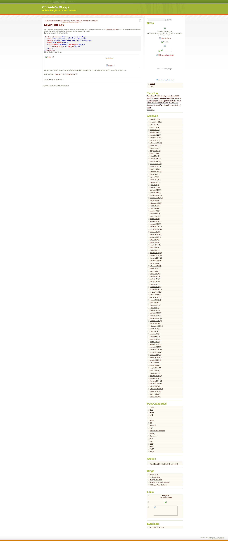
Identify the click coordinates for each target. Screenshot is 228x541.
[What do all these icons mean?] (43, 1)
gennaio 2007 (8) (155, 287)
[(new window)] (165, 512)
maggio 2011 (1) (155, 151)
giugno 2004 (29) (155, 365)
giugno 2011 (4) (155, 148)
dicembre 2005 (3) (156, 318)
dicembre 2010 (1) (156, 164)
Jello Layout (54, 1)
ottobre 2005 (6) (155, 323)
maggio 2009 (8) (155, 213)
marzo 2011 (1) (154, 156)
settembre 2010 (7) (156, 172)
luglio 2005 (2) (154, 331)
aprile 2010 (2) (154, 185)
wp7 (179, 105)
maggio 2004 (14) (155, 368)
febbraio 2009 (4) (155, 221)
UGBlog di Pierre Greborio (158, 485)
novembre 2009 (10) (156, 198)
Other (151, 444)
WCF (170, 103)
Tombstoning (172, 101)
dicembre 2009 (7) (156, 195)
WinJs (152, 452)
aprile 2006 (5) (154, 308)
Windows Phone (167, 105)
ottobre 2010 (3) (155, 169)
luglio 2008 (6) (154, 240)
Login (151, 86)
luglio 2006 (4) (154, 302)
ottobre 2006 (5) (155, 295)
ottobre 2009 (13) (155, 200)
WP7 (151, 438)
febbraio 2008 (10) (156, 253)
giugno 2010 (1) (155, 179)
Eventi (152, 407)
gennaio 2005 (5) (155, 347)
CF (151, 418)
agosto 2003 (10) (155, 391)
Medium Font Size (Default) (47, 1)
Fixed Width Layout (58, 1)
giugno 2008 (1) (155, 242)
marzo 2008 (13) (155, 250)
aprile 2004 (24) (155, 370)
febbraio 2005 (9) (155, 344)
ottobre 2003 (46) (155, 386)
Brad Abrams (154, 474)
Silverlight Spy (54, 24)
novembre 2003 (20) (156, 383)
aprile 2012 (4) (154, 127)
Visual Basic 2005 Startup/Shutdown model (164, 464)
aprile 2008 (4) (154, 247)
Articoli (152, 420)
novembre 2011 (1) (156, 138)
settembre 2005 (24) (156, 326)
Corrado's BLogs (55, 7)
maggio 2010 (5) (155, 182)
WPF (149, 107)
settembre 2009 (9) (156, 203)
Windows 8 (156, 105)
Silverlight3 (163, 101)
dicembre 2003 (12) (156, 381)
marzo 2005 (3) (155, 342)
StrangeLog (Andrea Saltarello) (160, 482)
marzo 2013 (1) (155, 119)
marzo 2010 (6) (155, 187)
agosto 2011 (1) (155, 145)
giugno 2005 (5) (155, 334)
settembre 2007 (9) (156, 266)
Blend (153, 96)
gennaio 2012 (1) (155, 135)
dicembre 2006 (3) (156, 289)
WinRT (152, 449)
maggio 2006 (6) (155, 305)
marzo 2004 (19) (155, 373)
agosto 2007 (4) (155, 268)
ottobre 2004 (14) (155, 355)
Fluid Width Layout (56, 1)
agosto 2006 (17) (155, 300)
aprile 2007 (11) (155, 279)
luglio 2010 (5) (154, 177)
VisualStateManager (161, 103)
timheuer (221, 538)
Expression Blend (169, 96)
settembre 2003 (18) (156, 389)
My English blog (155, 477)
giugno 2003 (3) (155, 397)
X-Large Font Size (50, 1)
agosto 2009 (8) (155, 206)
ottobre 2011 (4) (155, 140)
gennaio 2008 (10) (156, 255)
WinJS (176, 105)
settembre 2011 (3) (156, 143)
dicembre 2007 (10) (156, 258)
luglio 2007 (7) (154, 271)
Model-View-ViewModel (156, 98)
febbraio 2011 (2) (155, 158)
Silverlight (170, 98)
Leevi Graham (220, 537)
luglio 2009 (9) (154, 208)
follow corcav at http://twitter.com (165, 80)
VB (151, 423)
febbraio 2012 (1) (155, 132)
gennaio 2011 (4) (155, 161)
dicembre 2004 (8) (156, 349)
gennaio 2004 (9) (155, 378)
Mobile (152, 433)
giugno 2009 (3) (155, 211)
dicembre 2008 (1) (156, 227)
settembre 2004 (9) (156, 357)
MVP (151, 441)
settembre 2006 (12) (156, 297)
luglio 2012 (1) (154, 124)
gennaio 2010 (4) (155, 192)
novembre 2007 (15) (156, 261)
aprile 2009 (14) (155, 216)
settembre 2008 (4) (156, 234)
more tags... (150, 110)
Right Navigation (64, 1)
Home (73, 20)
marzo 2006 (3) (155, 310)
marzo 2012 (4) (155, 130)
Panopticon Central (156, 480)
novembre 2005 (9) (156, 321)
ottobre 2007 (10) (155, 263)
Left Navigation (62, 1)
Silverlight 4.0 (153, 101)
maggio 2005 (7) (155, 336)
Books (152, 412)
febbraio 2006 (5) (155, 313)
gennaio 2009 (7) (155, 224)
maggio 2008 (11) (155, 245)
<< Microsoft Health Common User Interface (57, 20)
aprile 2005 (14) (155, 339)
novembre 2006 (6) (156, 292)
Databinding (159, 96)
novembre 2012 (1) (156, 122)
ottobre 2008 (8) (155, 232)
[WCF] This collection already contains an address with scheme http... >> (80, 21)
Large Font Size (49, 1)
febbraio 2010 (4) (155, 190)
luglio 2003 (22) (155, 394)
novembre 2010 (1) (156, 166)
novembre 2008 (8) (156, 229)
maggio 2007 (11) (155, 276)
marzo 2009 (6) (155, 219)
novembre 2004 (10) (156, 352)
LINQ (177, 96)
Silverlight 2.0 (59, 74)
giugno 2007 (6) (155, 274)
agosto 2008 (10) (155, 237)
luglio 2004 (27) (155, 363)
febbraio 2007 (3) (155, 284)
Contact (152, 84)
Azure (149, 96)
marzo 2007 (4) (155, 281)
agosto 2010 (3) (155, 174)
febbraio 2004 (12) (156, 376)
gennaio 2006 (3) (155, 315)
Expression (153, 436)
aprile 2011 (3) (154, 153)
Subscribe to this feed (157, 527)
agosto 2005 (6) (155, 329)
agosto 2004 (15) (155, 360)
